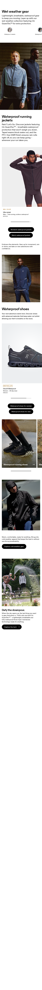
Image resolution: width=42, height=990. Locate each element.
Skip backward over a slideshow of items (20, 219)
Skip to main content (33, 1)
